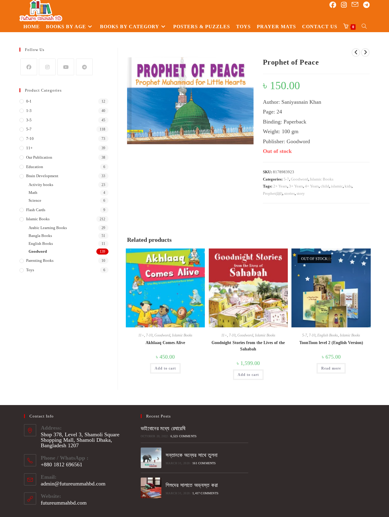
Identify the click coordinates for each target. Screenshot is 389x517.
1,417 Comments (205, 493)
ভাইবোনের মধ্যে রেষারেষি (163, 428)
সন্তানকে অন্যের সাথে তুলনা (191, 455)
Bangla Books (40, 235)
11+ (141, 335)
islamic (337, 186)
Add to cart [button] (165, 368)
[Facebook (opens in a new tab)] (333, 5)
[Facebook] (28, 67)
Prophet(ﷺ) (272, 193)
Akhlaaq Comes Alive (165, 342)
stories (289, 193)
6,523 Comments (183, 436)
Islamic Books (321, 179)
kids (348, 186)
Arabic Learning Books (48, 227)
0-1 (29, 101)
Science (35, 200)
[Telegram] (84, 67)
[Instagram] (47, 67)
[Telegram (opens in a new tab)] (366, 5)
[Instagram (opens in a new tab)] (344, 5)
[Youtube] (65, 67)
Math (33, 192)
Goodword (299, 179)
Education (34, 166)
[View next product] (365, 52)
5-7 (286, 179)
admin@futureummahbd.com (73, 484)
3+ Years (296, 186)
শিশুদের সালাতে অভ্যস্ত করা (192, 485)
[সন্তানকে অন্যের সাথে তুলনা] (151, 458)
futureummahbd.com (64, 503)
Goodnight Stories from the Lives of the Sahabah (248, 345)
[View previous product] (356, 52)
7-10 (149, 335)
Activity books (41, 184)
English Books (327, 335)
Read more (331, 368)
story (301, 193)
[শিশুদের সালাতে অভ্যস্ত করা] (151, 488)
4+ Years (312, 186)
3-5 (29, 120)
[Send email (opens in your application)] (355, 4)
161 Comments (204, 463)
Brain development (42, 176)
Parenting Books (39, 260)
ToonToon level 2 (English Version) (331, 342)
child (325, 186)
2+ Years (280, 186)
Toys (30, 270)
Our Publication (39, 157)
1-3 (29, 110)
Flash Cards (35, 210)
